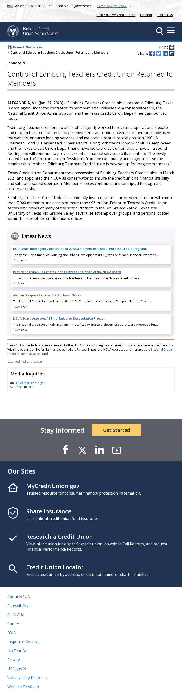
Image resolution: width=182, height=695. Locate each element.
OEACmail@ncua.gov (30, 383)
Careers (14, 623)
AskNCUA (15, 614)
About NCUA (18, 596)
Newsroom (34, 47)
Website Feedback (23, 686)
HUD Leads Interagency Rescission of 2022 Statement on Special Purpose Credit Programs (80, 249)
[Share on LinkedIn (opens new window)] (165, 53)
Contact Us (165, 15)
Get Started (116, 430)
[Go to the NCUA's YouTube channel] (116, 450)
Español (146, 15)
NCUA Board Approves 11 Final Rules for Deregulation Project (59, 318)
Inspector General (23, 641)
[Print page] (172, 47)
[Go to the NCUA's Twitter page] (82, 450)
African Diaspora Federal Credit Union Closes (47, 295)
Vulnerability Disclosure (28, 677)
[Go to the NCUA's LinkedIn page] (99, 450)
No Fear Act (17, 650)
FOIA (11, 632)
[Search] (159, 31)
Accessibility (17, 605)
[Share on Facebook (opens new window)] (152, 53)
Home (17, 47)
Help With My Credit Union (115, 14)
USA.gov (14, 668)
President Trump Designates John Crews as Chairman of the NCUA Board (67, 272)
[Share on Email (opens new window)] (172, 53)
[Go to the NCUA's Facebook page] (65, 450)
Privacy (13, 659)
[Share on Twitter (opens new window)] (158, 53)
